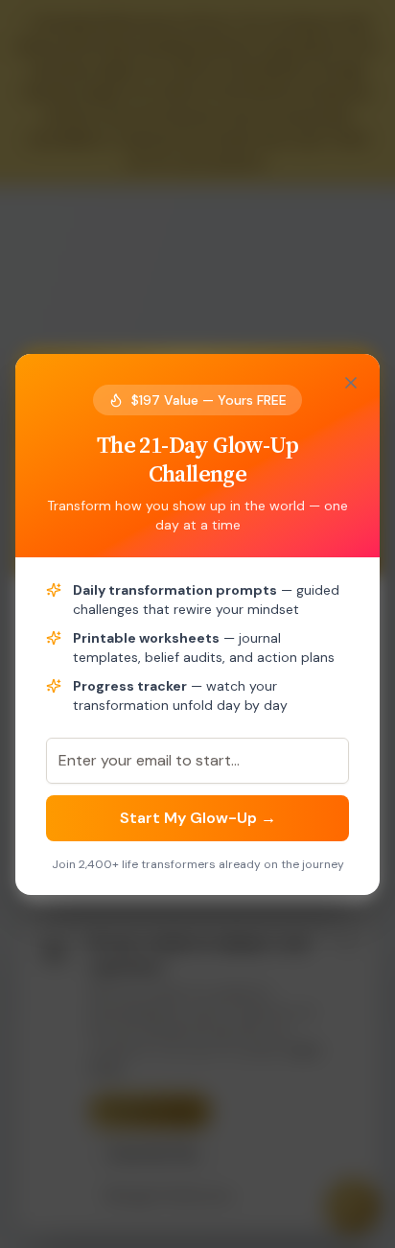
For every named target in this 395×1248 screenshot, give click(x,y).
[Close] (350, 382)
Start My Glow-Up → (198, 818)
